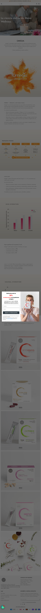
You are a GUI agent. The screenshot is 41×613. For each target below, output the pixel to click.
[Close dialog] (38, 293)
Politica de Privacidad (10, 318)
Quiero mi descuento (11, 313)
